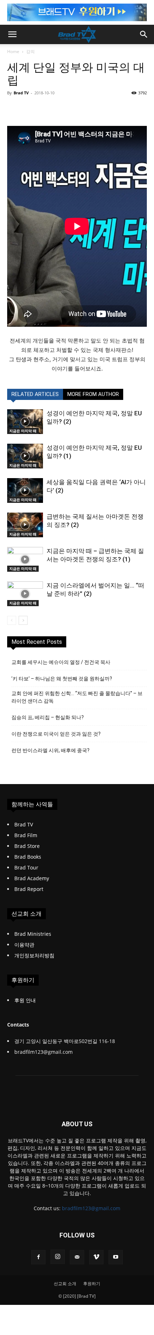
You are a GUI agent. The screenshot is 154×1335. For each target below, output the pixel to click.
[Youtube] (116, 1257)
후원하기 (91, 1283)
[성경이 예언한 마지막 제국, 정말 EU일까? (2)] (25, 421)
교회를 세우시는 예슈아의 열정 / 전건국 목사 (60, 662)
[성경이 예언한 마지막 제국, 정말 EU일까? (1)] (25, 456)
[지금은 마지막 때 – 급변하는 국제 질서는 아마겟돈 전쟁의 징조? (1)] (25, 559)
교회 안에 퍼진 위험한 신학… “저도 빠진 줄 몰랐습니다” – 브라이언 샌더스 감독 (77, 697)
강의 (30, 51)
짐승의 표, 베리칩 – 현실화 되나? (47, 717)
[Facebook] (38, 1257)
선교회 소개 (65, 1283)
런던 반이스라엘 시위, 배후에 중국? (50, 750)
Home (13, 51)
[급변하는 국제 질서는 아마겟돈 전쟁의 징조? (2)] (25, 525)
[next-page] (23, 620)
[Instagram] (57, 1257)
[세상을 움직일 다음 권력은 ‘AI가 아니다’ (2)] (25, 490)
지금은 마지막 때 (23, 430)
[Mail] (77, 1257)
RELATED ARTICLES (35, 394)
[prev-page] (11, 620)
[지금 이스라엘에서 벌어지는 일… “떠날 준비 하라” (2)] (25, 593)
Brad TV (21, 92)
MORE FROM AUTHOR (93, 394)
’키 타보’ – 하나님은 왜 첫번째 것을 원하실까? (61, 678)
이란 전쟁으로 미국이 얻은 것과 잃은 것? (56, 734)
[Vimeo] (96, 1257)
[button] (12, 34)
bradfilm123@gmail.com (91, 1208)
